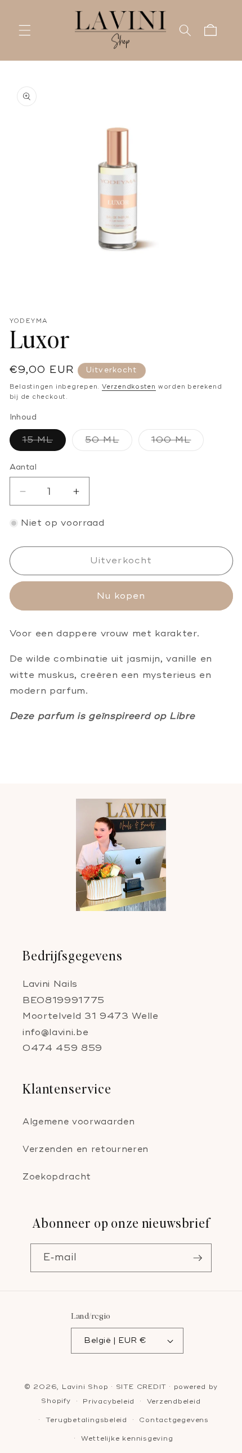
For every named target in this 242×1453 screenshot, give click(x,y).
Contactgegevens (174, 1420)
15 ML (44, 442)
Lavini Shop (86, 1387)
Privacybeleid (109, 1401)
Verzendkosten (129, 386)
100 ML (177, 442)
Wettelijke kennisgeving (127, 1438)
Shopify (55, 1401)
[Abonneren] (197, 1258)
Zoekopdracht (57, 1177)
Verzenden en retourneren (86, 1149)
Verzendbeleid (174, 1401)
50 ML (108, 442)
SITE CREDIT (141, 1387)
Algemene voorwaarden (79, 1122)
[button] (24, 30)
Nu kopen (121, 596)
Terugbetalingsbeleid (86, 1420)
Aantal (23, 467)
